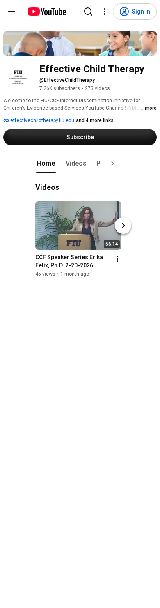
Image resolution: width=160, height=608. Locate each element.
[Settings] (105, 11)
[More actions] (117, 259)
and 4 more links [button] (95, 120)
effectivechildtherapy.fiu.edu (41, 120)
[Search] (88, 11)
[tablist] (80, 163)
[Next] (123, 225)
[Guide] (11, 11)
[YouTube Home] (46, 11)
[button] (112, 163)
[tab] (46, 163)
